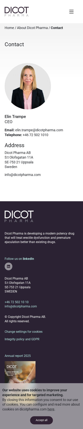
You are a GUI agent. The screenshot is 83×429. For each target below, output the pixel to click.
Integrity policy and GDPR (22, 339)
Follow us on (19, 259)
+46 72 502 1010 (35, 135)
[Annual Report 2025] (20, 383)
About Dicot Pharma (32, 28)
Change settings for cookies (23, 331)
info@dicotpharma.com (23, 175)
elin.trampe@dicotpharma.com (39, 130)
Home (9, 28)
